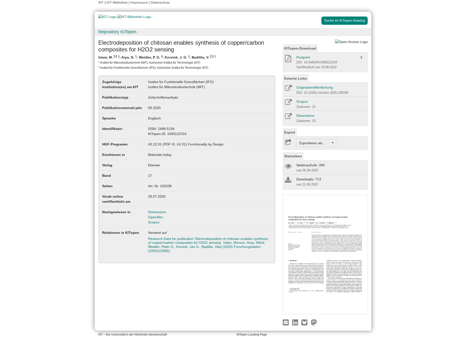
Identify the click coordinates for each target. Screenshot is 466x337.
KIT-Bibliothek (118, 2)
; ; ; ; (157, 62)
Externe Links (295, 78)
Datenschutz (160, 2)
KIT (101, 2)
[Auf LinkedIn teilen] (296, 322)
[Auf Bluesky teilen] (305, 322)
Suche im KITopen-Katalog (344, 20)
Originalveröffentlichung (314, 87)
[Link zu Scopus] (288, 104)
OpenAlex (155, 217)
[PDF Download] (287, 60)
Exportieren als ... (315, 143)
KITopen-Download (300, 48)
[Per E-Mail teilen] (286, 322)
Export (289, 132)
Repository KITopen (117, 31)
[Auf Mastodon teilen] (314, 322)
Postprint (303, 57)
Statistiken (293, 156)
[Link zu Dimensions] (288, 118)
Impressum (139, 2)
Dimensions (157, 212)
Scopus (153, 222)
